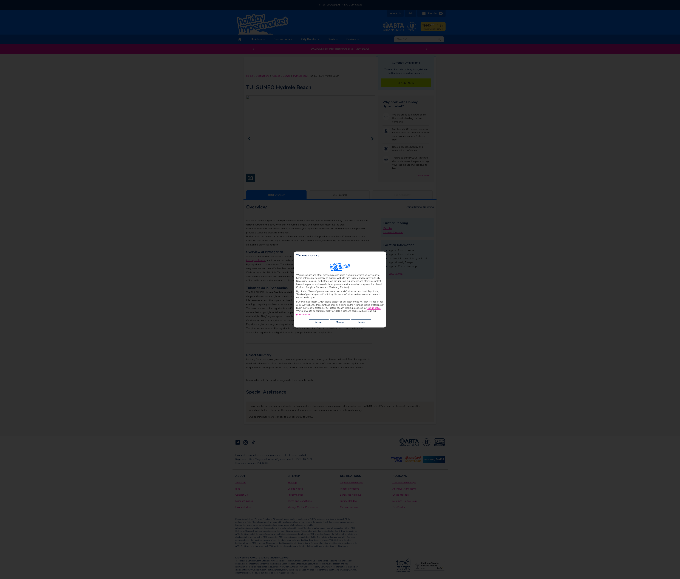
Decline (361, 322)
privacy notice (303, 314)
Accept (318, 322)
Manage (340, 322)
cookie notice (374, 308)
